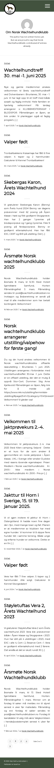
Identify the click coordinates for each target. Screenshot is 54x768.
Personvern (32, 761)
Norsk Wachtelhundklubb (30, 125)
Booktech (24, 764)
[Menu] (46, 6)
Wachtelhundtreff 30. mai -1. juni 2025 (25, 72)
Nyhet (7, 63)
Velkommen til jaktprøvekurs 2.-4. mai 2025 (24, 427)
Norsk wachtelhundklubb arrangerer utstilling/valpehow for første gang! (24, 337)
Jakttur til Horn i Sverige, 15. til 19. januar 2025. (21, 500)
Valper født (16, 141)
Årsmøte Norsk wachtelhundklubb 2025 (24, 261)
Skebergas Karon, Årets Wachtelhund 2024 (25, 188)
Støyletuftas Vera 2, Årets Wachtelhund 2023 (25, 611)
